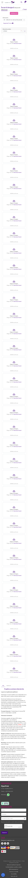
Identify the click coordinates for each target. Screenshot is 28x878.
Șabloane (8, 685)
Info (3, 685)
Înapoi (25, 9)
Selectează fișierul (17, 43)
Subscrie (4, 832)
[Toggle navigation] (2, 2)
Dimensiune (5, 17)
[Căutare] (21, 2)
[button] (3, 875)
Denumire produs (7, 29)
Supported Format (7, 23)
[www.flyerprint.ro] (10, 2)
